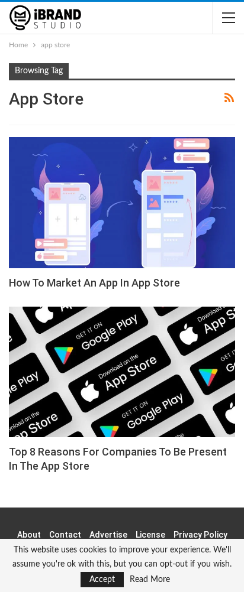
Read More (150, 579)
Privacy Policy (200, 534)
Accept (102, 579)
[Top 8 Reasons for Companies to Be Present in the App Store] (122, 372)
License (150, 534)
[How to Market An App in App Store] (122, 202)
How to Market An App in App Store (94, 283)
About (29, 534)
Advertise (108, 534)
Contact (65, 534)
